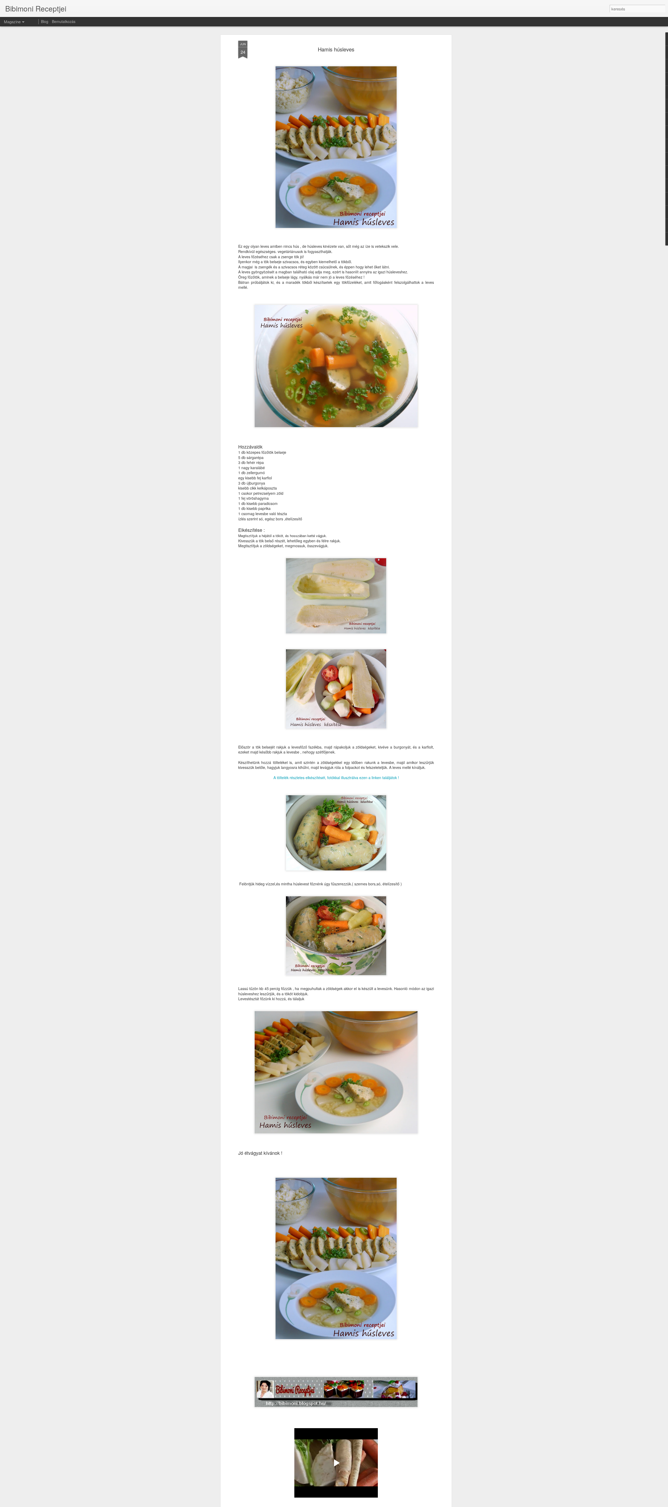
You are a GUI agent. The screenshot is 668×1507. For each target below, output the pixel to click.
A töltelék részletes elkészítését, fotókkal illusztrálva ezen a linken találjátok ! (336, 777)
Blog (44, 21)
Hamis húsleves (336, 49)
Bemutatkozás (63, 21)
